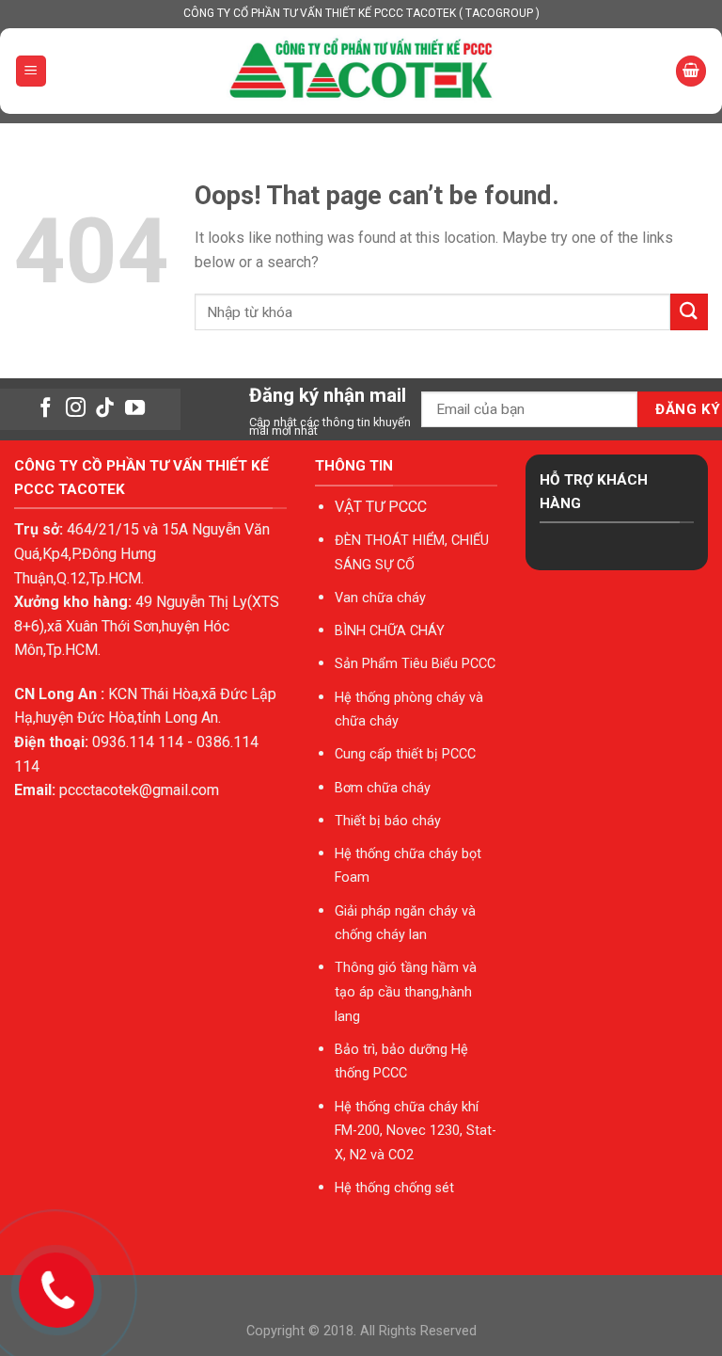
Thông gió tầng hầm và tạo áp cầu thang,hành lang (406, 992)
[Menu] (31, 71)
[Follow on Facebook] (45, 409)
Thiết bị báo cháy (388, 821)
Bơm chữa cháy (383, 788)
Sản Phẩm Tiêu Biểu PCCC (415, 664)
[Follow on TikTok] (105, 409)
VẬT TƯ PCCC (381, 507)
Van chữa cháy (380, 598)
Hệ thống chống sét (394, 1188)
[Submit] (689, 312)
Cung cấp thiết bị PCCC (405, 754)
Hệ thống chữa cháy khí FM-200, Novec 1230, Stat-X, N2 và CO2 (415, 1131)
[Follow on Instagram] (76, 409)
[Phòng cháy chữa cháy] (361, 71)
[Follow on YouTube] (135, 409)
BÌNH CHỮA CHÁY (390, 631)
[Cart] (691, 71)
